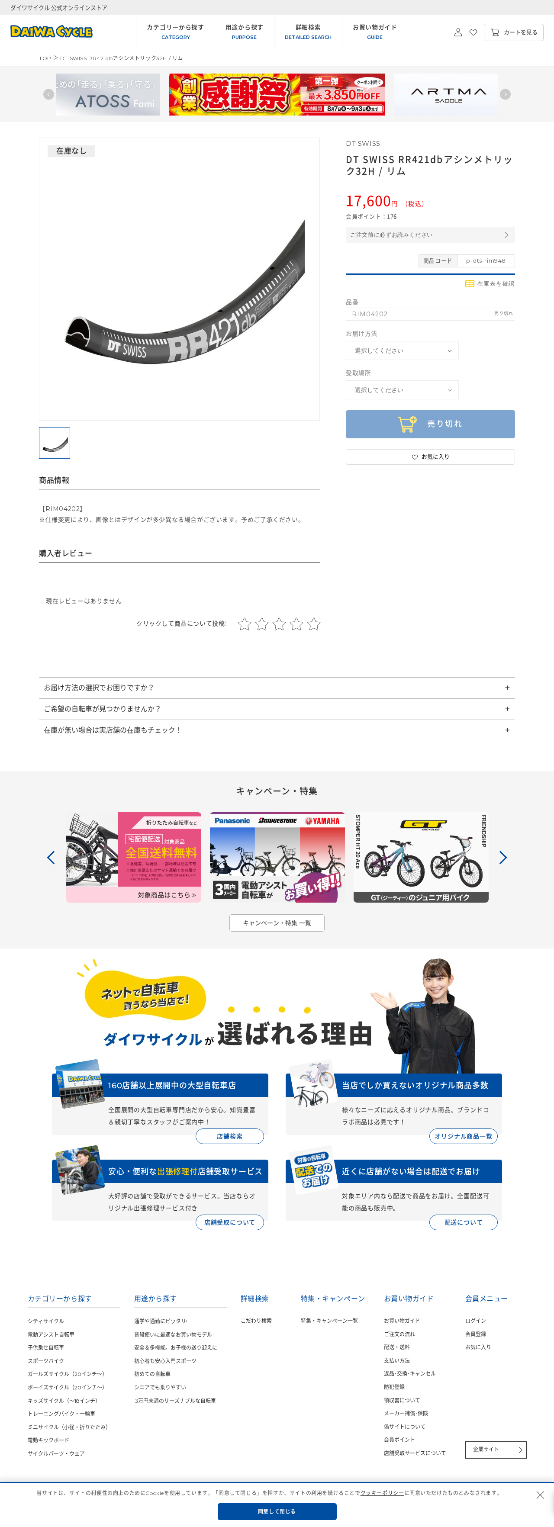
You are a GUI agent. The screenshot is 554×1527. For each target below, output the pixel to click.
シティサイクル (46, 1321)
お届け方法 (361, 334)
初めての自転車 (152, 1374)
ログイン (475, 1321)
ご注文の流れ (399, 1334)
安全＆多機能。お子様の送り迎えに (175, 1347)
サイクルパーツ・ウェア (56, 1453)
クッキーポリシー (382, 1493)
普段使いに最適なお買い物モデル (173, 1334)
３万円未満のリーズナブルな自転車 (175, 1401)
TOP (45, 58)
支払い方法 (397, 1360)
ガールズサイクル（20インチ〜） (67, 1374)
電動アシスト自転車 (51, 1334)
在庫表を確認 (496, 283)
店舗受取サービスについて (415, 1453)
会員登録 (475, 1334)
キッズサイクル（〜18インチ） (64, 1401)
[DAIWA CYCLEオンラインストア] (46, 32)
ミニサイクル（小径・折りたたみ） (69, 1427)
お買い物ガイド (402, 1321)
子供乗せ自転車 (46, 1347)
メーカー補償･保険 (406, 1413)
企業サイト (486, 1449)
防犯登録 (394, 1387)
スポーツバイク (46, 1361)
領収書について (402, 1400)
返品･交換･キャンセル (410, 1373)
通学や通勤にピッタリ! (160, 1321)
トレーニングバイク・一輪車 (61, 1414)
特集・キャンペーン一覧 (329, 1321)
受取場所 (358, 373)
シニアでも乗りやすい (160, 1387)
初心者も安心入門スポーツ (165, 1361)
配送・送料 (397, 1347)
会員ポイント (399, 1440)
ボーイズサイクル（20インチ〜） (67, 1387)
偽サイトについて (404, 1427)
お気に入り (478, 1347)
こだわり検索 (256, 1321)
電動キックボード (48, 1440)
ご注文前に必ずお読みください (391, 234)
